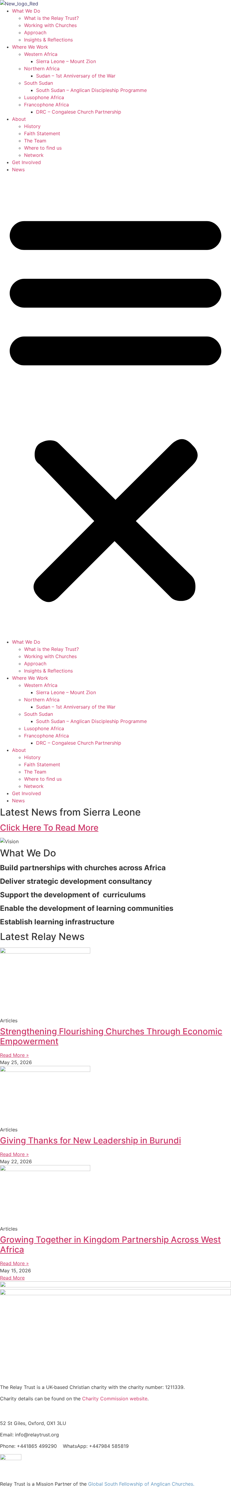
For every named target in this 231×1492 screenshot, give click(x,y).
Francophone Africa (46, 105)
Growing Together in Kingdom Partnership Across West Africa (110, 1244)
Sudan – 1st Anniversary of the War (76, 76)
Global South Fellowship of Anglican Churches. (141, 1484)
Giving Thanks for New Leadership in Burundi (90, 1140)
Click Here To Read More (49, 827)
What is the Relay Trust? (51, 18)
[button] (115, 405)
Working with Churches (50, 25)
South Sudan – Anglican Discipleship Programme (91, 90)
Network (34, 155)
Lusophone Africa (44, 97)
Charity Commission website (114, 1399)
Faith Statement (42, 133)
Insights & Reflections (48, 40)
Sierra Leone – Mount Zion (66, 61)
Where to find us (43, 148)
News (18, 169)
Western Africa (40, 54)
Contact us (14, 1410)
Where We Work (30, 47)
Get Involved (26, 162)
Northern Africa (42, 69)
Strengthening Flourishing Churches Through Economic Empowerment (111, 1036)
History (32, 126)
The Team (35, 141)
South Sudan (38, 83)
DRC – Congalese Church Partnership (78, 112)
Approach (35, 32)
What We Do (26, 11)
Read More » (14, 1055)
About (19, 119)
